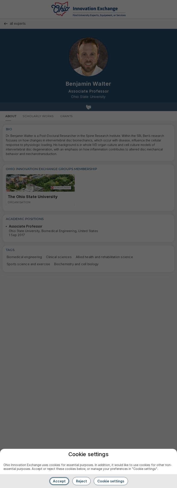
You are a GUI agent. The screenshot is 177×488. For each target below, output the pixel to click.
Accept (59, 481)
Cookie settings (110, 481)
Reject (81, 481)
